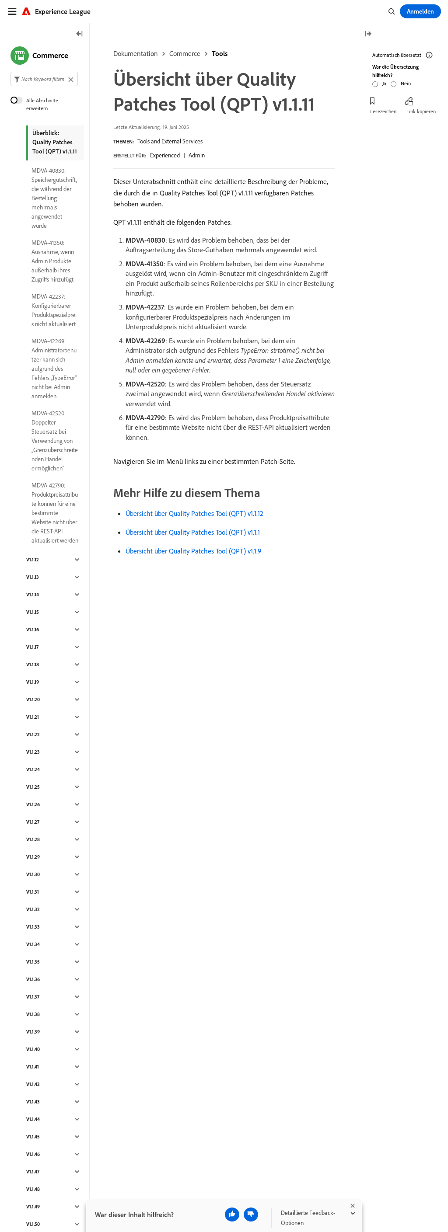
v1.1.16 (32, 629)
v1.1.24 (33, 769)
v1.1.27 (32, 822)
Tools (220, 53)
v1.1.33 (33, 927)
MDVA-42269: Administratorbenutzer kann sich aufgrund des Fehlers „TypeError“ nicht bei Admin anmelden (54, 368)
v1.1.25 (33, 787)
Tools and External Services (170, 141)
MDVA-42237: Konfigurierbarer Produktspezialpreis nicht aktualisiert (54, 310)
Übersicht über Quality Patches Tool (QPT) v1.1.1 (193, 532)
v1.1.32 (33, 909)
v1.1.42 (33, 1084)
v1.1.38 (33, 1014)
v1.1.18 (32, 664)
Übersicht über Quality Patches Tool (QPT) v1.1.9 (193, 550)
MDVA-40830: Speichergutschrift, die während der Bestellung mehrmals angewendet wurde (54, 198)
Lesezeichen (383, 111)
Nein (406, 83)
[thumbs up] (232, 1215)
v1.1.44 (33, 1119)
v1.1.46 (33, 1154)
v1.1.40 (33, 1049)
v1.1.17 (32, 647)
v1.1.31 (32, 892)
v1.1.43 (33, 1102)
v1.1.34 (33, 944)
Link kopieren (421, 111)
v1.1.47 (32, 1172)
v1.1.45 (33, 1137)
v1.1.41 (32, 1067)
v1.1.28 (33, 839)
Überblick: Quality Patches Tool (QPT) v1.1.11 (54, 142)
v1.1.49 (33, 1207)
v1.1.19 (32, 682)
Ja (384, 83)
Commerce (184, 53)
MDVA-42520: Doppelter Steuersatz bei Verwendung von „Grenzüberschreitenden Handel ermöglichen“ (55, 440)
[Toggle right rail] (368, 34)
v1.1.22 (33, 734)
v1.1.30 (33, 874)
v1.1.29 (33, 857)
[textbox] (44, 79)
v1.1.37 (32, 997)
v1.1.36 (33, 979)
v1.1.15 (32, 612)
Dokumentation (135, 53)
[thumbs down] (251, 1215)
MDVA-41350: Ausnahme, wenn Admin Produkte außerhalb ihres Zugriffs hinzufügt (53, 261)
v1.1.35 (33, 962)
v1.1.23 (33, 752)
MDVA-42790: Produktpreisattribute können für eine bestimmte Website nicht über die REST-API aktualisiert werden (55, 512)
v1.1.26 (33, 804)
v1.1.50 (33, 1224)
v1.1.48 (33, 1189)
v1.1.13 (32, 577)
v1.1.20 (33, 699)
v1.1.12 (32, 560)
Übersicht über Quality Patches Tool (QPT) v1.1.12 (194, 513)
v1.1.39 (33, 1032)
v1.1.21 (32, 717)
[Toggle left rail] (79, 34)
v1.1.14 (32, 595)
